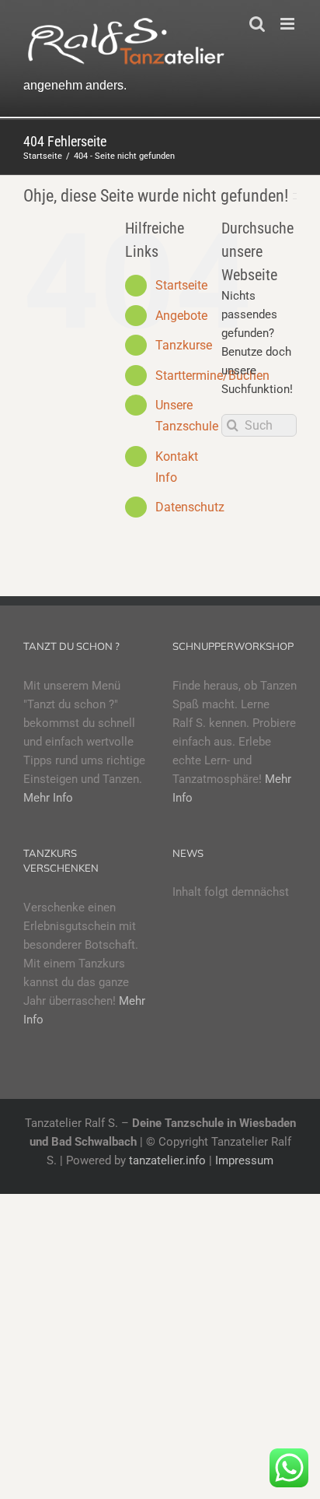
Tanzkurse (183, 345)
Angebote (181, 315)
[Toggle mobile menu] (288, 24)
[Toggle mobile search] (257, 24)
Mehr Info (48, 798)
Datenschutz (189, 507)
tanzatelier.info (167, 1160)
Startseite (181, 285)
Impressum (244, 1160)
